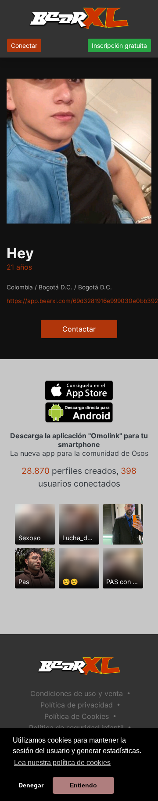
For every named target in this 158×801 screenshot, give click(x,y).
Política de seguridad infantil (76, 727)
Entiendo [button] (83, 785)
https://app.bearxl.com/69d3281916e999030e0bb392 (82, 300)
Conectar (24, 45)
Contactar (79, 329)
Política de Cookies (76, 716)
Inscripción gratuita (119, 45)
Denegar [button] (30, 785)
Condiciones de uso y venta (76, 693)
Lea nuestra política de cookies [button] (62, 762)
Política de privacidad (76, 704)
